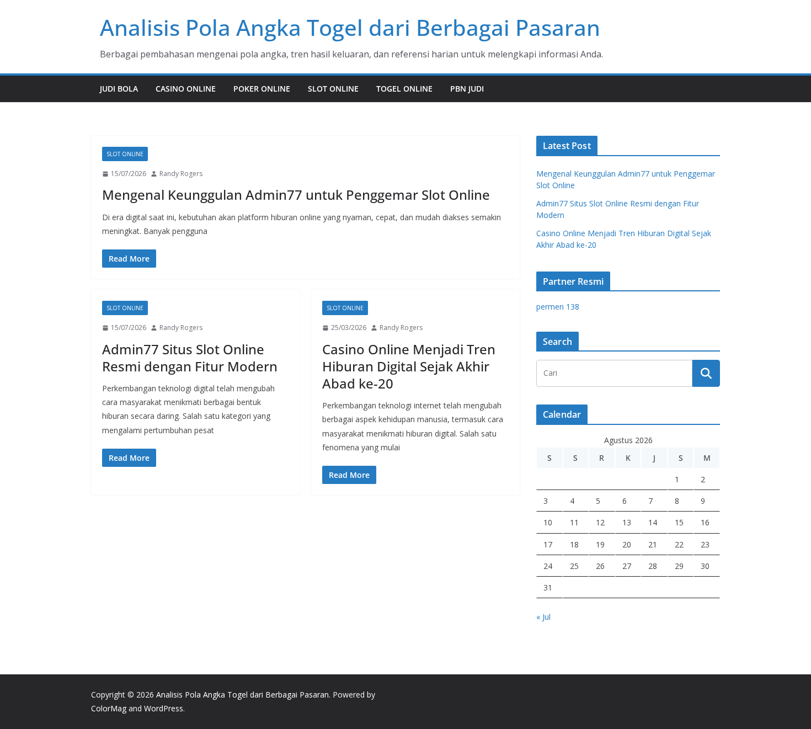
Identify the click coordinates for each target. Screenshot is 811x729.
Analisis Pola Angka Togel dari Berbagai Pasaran (350, 27)
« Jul (543, 616)
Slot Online (333, 88)
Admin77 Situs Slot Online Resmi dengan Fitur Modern (190, 357)
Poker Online (261, 88)
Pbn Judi (467, 88)
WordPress (163, 708)
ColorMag (108, 708)
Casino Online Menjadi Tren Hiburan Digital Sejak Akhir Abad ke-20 (408, 366)
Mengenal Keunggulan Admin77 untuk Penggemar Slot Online (296, 194)
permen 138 (557, 306)
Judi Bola (119, 88)
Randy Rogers (180, 173)
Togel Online (404, 88)
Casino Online (186, 88)
